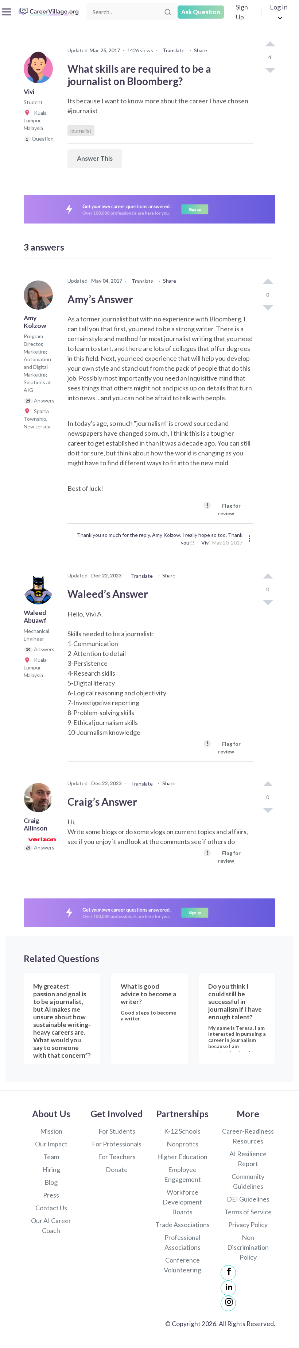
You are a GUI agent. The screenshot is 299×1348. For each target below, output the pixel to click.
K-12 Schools (182, 1131)
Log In (279, 7)
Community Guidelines (248, 1181)
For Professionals (116, 1144)
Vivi (205, 542)
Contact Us (51, 1208)
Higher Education (182, 1157)
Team (51, 1157)
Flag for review (223, 508)
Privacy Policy (248, 1225)
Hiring (51, 1169)
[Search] (167, 12)
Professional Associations (182, 1242)
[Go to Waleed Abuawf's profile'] (40, 592)
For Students (116, 1131)
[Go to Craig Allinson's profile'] (40, 800)
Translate (174, 50)
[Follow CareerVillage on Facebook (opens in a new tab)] (228, 1272)
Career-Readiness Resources (248, 1136)
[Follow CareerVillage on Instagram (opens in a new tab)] (228, 1303)
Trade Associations (182, 1225)
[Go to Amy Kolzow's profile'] (40, 297)
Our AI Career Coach (51, 1225)
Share (200, 50)
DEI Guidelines (248, 1199)
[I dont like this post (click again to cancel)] (270, 70)
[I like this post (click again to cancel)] (270, 44)
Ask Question (200, 12)
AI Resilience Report (248, 1159)
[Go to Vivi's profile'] (40, 71)
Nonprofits (182, 1144)
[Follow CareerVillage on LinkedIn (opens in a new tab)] (228, 1288)
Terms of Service (248, 1212)
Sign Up (242, 12)
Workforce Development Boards (182, 1202)
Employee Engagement (182, 1174)
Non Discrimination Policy (248, 1247)
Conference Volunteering (182, 1265)
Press (51, 1195)
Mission (51, 1131)
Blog (51, 1182)
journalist (81, 130)
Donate (117, 1169)
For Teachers (117, 1157)
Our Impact (51, 1144)
